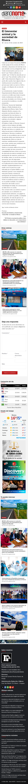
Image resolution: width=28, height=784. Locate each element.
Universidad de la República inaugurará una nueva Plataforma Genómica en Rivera (14, 579)
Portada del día (18, 3)
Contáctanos (10, 3)
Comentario (6, 333)
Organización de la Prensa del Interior (12, 672)
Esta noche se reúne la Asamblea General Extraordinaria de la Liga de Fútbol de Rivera (12, 725)
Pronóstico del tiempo (10, 5)
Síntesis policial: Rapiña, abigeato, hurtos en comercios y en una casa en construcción (13, 634)
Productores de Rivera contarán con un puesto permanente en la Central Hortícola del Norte (13, 741)
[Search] (26, 22)
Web (3, 364)
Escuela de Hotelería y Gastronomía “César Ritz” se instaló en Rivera (12, 212)
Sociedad (4, 28)
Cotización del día (21, 5)
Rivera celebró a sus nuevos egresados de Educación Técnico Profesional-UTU (14, 606)
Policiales (4, 629)
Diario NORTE (12, 781)
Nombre (5, 353)
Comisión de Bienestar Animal (11, 207)
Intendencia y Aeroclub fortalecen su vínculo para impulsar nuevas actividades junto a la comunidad (13, 282)
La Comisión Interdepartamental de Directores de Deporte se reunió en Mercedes (13, 720)
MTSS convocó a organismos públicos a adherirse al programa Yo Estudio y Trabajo (13, 770)
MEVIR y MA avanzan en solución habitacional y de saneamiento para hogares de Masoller (13, 253)
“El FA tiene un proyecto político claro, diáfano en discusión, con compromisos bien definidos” (14, 219)
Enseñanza (4, 574)
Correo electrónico (18, 355)
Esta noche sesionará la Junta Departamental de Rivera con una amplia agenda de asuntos (12, 311)
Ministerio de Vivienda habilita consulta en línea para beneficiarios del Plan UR (13, 751)
